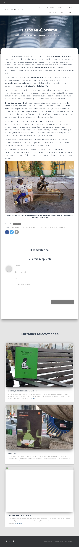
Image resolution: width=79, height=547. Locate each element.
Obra (60, 7)
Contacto (52, 12)
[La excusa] (39, 427)
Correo (13, 541)
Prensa (69, 7)
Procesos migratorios (57, 227)
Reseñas (17, 224)
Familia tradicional (18, 227)
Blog (63, 12)
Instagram (4, 2)
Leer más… (33, 398)
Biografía (50, 7)
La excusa (12, 453)
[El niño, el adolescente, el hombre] (39, 365)
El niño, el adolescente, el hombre (22, 391)
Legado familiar (30, 227)
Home (40, 7)
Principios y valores (42, 227)
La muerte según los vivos (19, 515)
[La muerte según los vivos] (39, 489)
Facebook (1, 2)
